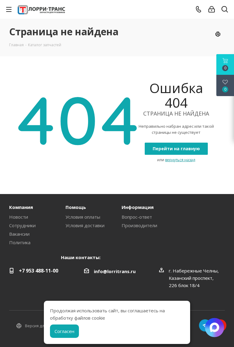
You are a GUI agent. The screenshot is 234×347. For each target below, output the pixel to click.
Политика (19, 242)
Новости (18, 217)
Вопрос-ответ (137, 217)
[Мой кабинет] (211, 9)
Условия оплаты (83, 217)
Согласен (64, 331)
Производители (139, 225)
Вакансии (19, 234)
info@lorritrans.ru (115, 271)
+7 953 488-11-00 (38, 270)
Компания (21, 207)
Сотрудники (22, 225)
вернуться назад (180, 159)
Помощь (76, 207)
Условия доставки (85, 225)
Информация (138, 207)
